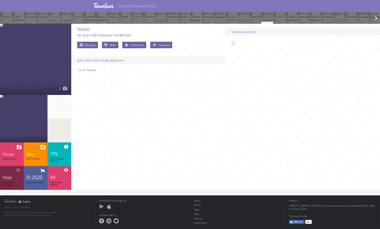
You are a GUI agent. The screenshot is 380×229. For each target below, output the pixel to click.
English (26, 201)
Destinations (200, 222)
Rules (197, 209)
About (197, 200)
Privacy (197, 204)
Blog (196, 213)
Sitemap (198, 218)
